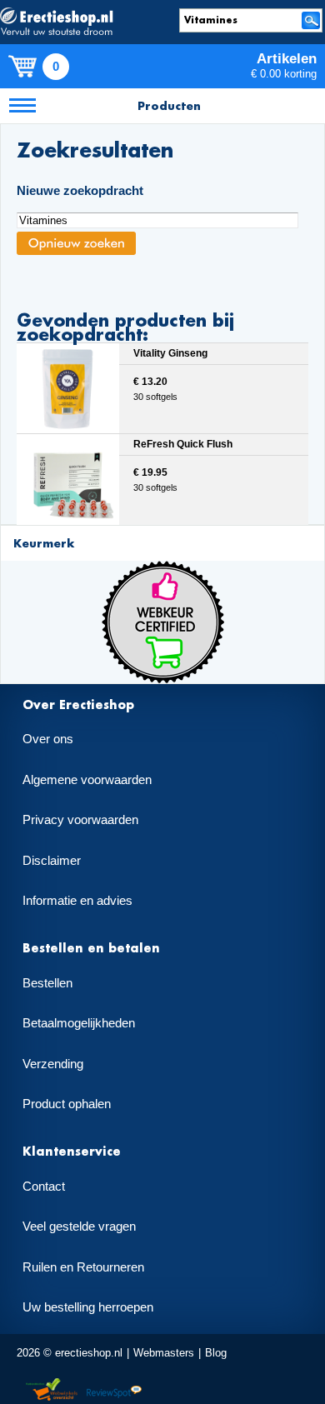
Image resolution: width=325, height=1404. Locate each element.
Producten (169, 105)
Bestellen (47, 983)
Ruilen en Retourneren (83, 1267)
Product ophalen (66, 1104)
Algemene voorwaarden (87, 780)
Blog (216, 1353)
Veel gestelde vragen (79, 1226)
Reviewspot (114, 1390)
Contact (43, 1186)
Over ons (47, 739)
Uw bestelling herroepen (87, 1307)
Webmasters (163, 1353)
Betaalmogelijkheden (78, 1023)
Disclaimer (51, 860)
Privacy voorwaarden (80, 820)
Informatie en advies (77, 900)
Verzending (52, 1064)
